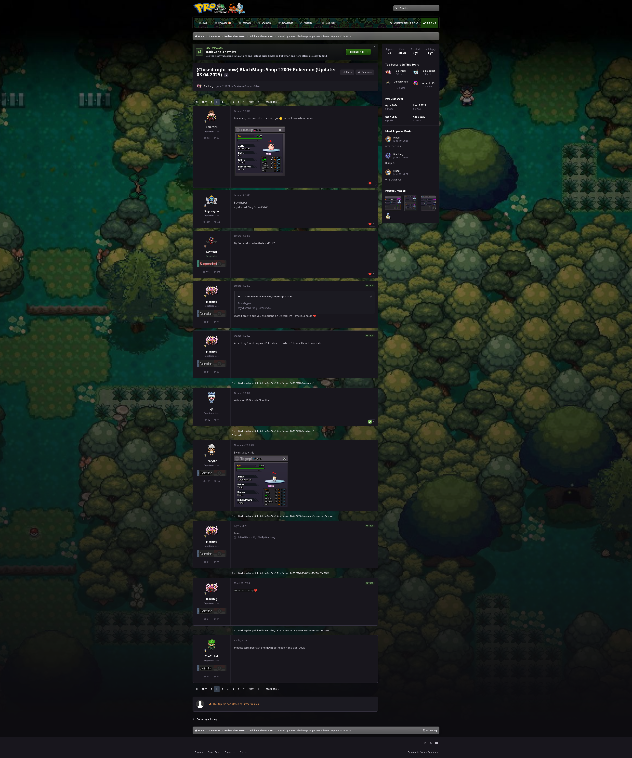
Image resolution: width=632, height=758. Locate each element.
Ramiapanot (428, 70)
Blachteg (208, 86)
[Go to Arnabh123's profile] (416, 83)
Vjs (211, 409)
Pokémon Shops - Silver (247, 86)
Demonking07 (401, 83)
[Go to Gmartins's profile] (211, 116)
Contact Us (230, 752)
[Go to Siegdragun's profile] (211, 200)
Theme (198, 752)
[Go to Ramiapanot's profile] (416, 72)
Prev (204, 102)
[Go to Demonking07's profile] (388, 83)
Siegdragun (211, 211)
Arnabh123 (428, 83)
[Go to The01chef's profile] (211, 645)
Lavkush (211, 251)
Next (251, 102)
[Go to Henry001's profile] (211, 449)
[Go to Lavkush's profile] (211, 240)
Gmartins (212, 127)
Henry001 (212, 461)
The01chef (211, 656)
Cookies (243, 752)
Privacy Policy (214, 752)
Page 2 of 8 (271, 102)
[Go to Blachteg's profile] (199, 86)
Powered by (423, 752)
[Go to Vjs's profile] (211, 397)
